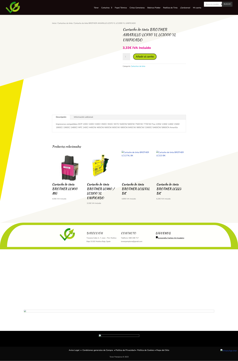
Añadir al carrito (145, 56)
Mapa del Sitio (162, 350)
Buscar (227, 4)
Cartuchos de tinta (65, 23)
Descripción (61, 117)
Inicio (54, 23)
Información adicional (83, 117)
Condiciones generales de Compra (97, 350)
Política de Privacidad (125, 350)
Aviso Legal (74, 350)
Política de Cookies (145, 350)
